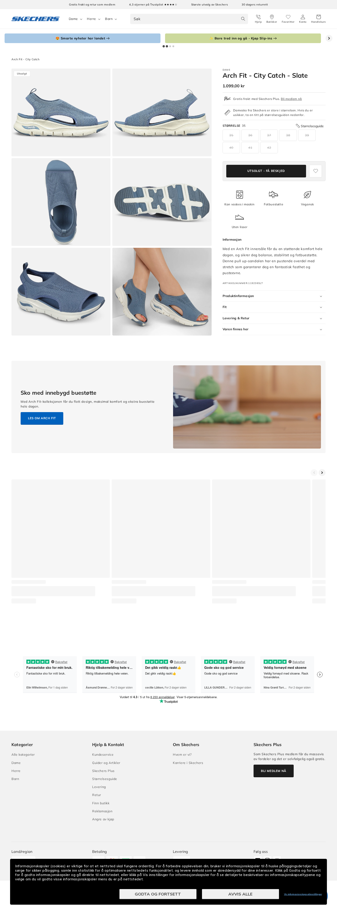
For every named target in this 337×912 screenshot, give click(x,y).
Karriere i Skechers (188, 763)
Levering (99, 787)
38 (288, 135)
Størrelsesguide (104, 779)
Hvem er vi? (182, 754)
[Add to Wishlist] (315, 171)
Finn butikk (101, 803)
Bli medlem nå (291, 99)
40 (231, 148)
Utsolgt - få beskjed (266, 171)
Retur (96, 795)
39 (307, 135)
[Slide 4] (173, 46)
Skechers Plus (103, 771)
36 (250, 135)
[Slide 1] (164, 46)
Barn (109, 19)
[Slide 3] (170, 46)
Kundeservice (102, 754)
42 (269, 148)
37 (269, 135)
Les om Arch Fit (42, 418)
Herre (91, 19)
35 (231, 135)
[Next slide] (329, 38)
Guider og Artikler (106, 763)
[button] (318, 19)
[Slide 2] (167, 46)
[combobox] (189, 19)
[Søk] (243, 19)
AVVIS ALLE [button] (240, 894)
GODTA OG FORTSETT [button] (158, 894)
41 (250, 148)
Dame (73, 19)
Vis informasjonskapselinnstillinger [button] (303, 894)
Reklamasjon (102, 811)
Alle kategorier (23, 754)
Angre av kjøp (103, 819)
